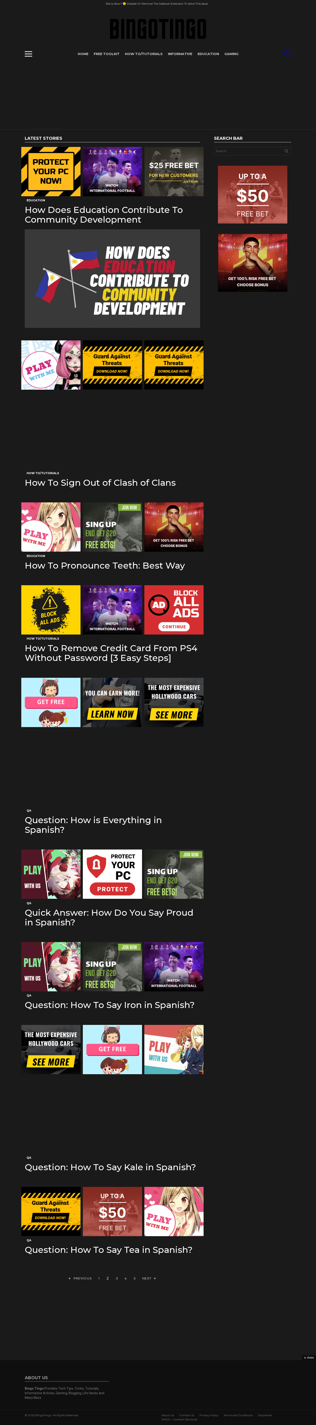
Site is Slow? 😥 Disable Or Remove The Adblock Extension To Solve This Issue (157, 3)
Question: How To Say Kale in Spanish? (110, 1167)
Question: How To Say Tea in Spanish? (109, 1249)
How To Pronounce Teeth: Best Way (105, 565)
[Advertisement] (158, 94)
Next (146, 1278)
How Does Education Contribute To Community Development (104, 214)
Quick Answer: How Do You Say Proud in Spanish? (109, 917)
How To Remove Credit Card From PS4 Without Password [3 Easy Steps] (111, 653)
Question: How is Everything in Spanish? (93, 825)
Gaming (231, 54)
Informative (180, 54)
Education (208, 54)
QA (29, 810)
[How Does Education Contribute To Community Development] (112, 278)
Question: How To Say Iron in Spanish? (110, 1004)
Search (286, 152)
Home (83, 54)
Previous (83, 1278)
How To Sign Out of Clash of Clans (100, 482)
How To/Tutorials (144, 54)
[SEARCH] (287, 54)
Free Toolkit (107, 54)
